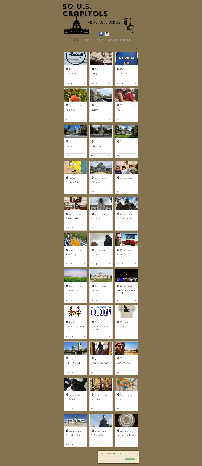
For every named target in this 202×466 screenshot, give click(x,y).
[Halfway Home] (101, 131)
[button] (136, 48)
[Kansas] (126, 167)
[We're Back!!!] (101, 203)
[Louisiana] (101, 95)
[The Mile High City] (101, 420)
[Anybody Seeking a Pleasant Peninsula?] (126, 275)
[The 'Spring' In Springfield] (126, 203)
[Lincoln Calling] (75, 384)
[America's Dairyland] (75, 239)
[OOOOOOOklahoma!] (126, 348)
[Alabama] (75, 131)
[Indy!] (126, 95)
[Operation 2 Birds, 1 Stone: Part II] (75, 311)
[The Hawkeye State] (75, 275)
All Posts (66, 48)
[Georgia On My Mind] (75, 203)
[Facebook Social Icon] (101, 34)
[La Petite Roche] (101, 167)
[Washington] (101, 58)
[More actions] (85, 69)
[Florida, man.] (75, 95)
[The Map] (126, 384)
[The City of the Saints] (75, 420)
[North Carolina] (75, 58)
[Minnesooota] (101, 275)
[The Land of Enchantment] (101, 348)
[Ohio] (126, 131)
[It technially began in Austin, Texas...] (126, 420)
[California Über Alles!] (75, 348)
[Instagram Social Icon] (107, 34)
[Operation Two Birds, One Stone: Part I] (101, 311)
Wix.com (88, 454)
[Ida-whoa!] (126, 311)
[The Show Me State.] (75, 167)
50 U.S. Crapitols (85, 10)
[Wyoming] (126, 239)
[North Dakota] (101, 239)
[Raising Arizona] (101, 384)
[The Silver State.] (126, 58)
